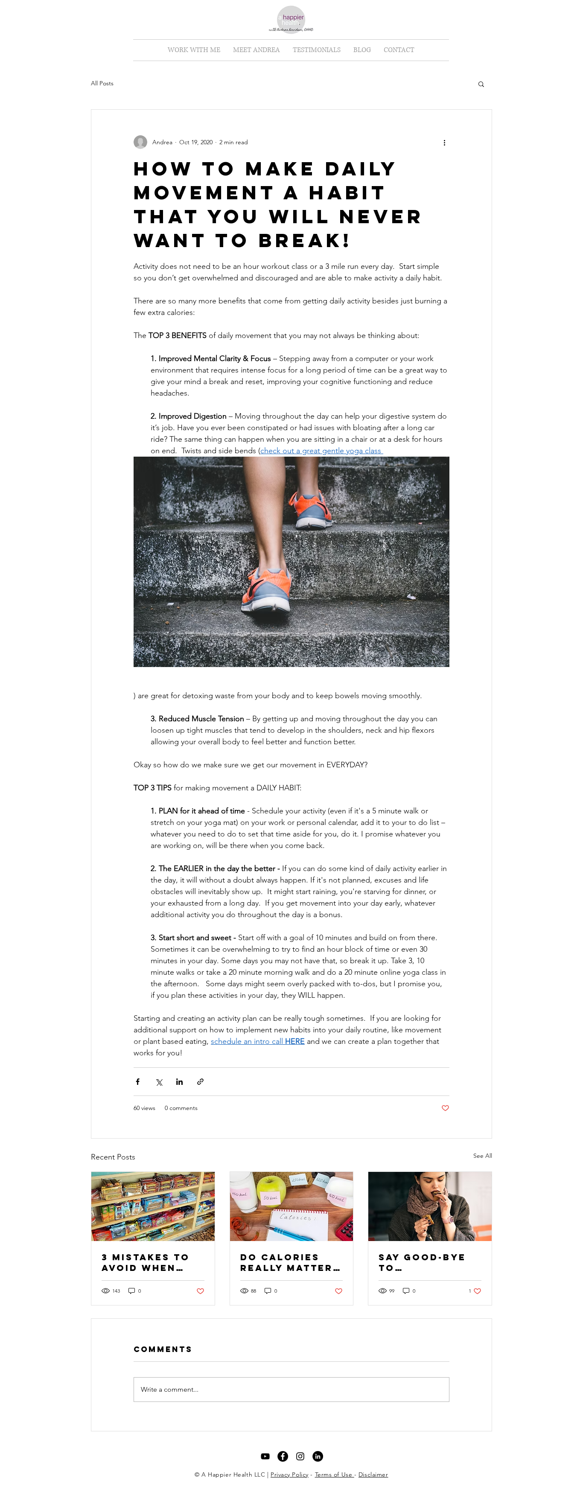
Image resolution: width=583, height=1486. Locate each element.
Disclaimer (373, 1474)
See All (482, 1156)
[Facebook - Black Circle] (282, 1456)
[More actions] (444, 142)
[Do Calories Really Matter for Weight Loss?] (291, 1206)
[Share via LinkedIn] (179, 1082)
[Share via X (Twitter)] (158, 1082)
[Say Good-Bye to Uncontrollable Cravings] (430, 1206)
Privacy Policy (290, 1474)
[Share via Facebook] (138, 1082)
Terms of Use (334, 1474)
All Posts (102, 83)
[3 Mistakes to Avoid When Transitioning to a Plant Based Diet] (153, 1206)
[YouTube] (265, 1456)
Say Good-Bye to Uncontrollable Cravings (429, 1262)
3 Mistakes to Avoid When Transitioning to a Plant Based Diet (148, 1262)
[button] (194, 50)
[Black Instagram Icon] (300, 1456)
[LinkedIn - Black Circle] (317, 1456)
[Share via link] (200, 1082)
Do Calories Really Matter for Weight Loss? (286, 1262)
